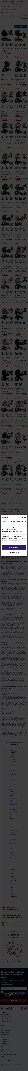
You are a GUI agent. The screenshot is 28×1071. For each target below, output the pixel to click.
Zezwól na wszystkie (14, 547)
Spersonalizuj (13, 552)
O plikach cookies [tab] (21, 521)
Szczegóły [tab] (12, 521)
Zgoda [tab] (4, 521)
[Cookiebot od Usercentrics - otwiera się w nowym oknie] (20, 517)
